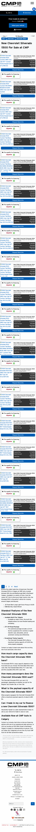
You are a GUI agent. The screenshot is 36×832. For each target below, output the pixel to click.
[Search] (33, 803)
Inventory (17, 781)
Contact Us (5, 825)
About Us (17, 775)
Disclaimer (17, 792)
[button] (34, 9)
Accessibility (14, 825)
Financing (17, 779)
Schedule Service (17, 791)
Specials (17, 788)
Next (16, 586)
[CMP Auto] (11, 4)
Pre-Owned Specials (17, 786)
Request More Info (18, 70)
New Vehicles (17, 783)
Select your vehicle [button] (18, 25)
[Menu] (32, 3)
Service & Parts (17, 789)
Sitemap (17, 798)
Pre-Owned (17, 784)
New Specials (17, 785)
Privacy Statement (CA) (17, 796)
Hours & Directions (17, 777)
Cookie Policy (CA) (17, 794)
